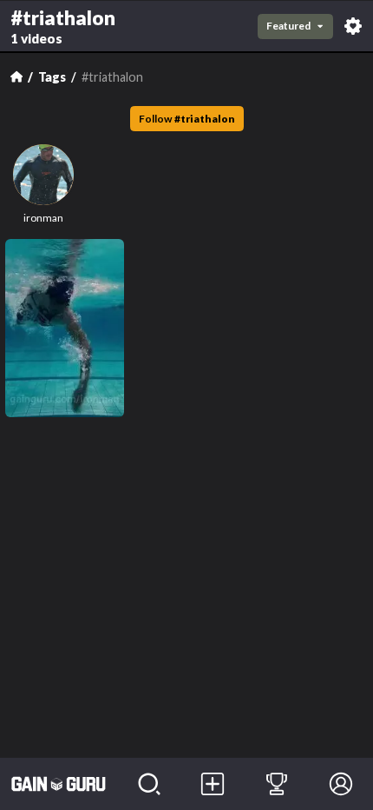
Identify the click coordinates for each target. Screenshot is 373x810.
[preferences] (353, 26)
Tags (52, 77)
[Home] (16, 76)
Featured (288, 25)
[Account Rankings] (277, 784)
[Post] (213, 784)
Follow (187, 118)
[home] (58, 784)
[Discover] (149, 784)
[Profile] (341, 784)
